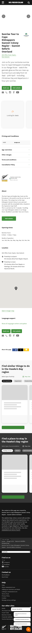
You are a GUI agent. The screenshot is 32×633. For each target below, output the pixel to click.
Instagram (7, 562)
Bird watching (7, 381)
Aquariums (18, 381)
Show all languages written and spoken (14, 323)
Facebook (6, 564)
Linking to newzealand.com (9, 591)
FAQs (3, 585)
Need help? (5, 577)
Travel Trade (5, 612)
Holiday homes (7, 450)
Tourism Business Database (9, 619)
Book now (6, 88)
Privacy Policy (6, 596)
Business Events (6, 615)
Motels (17, 450)
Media (3, 608)
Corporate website (7, 617)
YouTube (6, 566)
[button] (3, 2)
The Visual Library (7, 610)
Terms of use (5, 594)
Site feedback (5, 575)
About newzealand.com (8, 587)
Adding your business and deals (11, 589)
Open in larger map (8, 311)
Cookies (4, 598)
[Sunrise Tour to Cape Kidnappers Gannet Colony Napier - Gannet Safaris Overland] (26, 35)
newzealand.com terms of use (11, 530)
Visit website (17, 88)
